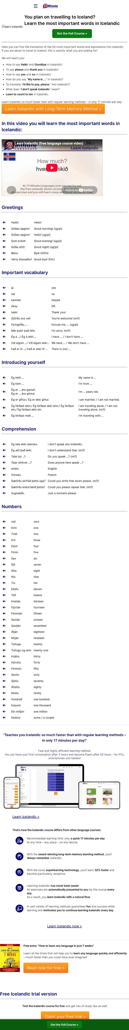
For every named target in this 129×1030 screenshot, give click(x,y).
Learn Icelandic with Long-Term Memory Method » (53, 108)
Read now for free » (46, 967)
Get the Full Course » (72, 33)
